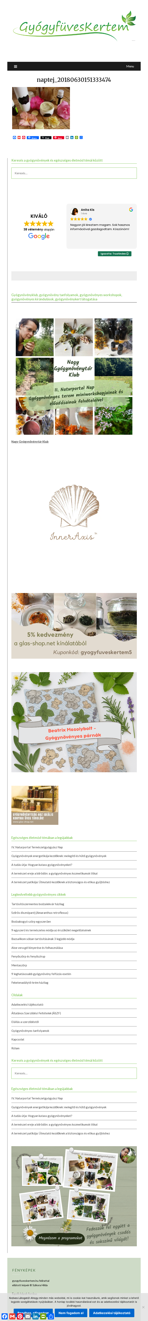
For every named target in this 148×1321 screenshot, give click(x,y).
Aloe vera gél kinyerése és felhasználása (37, 947)
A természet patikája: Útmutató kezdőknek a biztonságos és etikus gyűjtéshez (60, 882)
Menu (130, 66)
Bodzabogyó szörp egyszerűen (31, 921)
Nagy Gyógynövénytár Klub (30, 441)
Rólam (15, 1048)
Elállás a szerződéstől (25, 1022)
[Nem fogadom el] (143, 1307)
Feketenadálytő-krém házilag (29, 982)
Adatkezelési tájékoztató (27, 1004)
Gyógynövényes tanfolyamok (30, 1030)
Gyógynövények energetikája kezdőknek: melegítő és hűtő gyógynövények (58, 856)
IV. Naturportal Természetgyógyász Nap (37, 847)
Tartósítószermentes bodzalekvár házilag (37, 904)
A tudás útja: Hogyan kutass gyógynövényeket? (41, 864)
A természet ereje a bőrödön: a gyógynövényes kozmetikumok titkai (54, 873)
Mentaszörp (19, 965)
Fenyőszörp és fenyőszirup (28, 956)
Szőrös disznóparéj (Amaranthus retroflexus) (39, 912)
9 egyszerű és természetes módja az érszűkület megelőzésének (51, 930)
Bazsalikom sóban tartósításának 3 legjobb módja (42, 939)
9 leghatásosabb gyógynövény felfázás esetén (41, 974)
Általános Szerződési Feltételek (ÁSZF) (36, 1013)
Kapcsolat (17, 1039)
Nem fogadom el (71, 1313)
